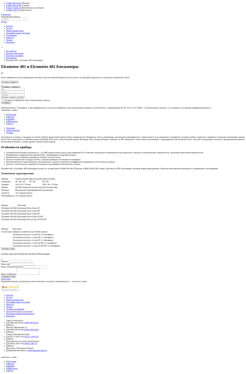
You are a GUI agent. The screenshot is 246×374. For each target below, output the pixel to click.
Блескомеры (11, 58)
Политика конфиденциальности (20, 314)
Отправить (6, 103)
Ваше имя (5, 264)
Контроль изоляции (14, 56)
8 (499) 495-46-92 (13, 3)
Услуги (9, 28)
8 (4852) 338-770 (13, 10)
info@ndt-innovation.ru (37, 350)
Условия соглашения (15, 309)
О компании (11, 35)
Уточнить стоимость (10, 82)
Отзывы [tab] (9, 133)
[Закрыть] (2, 85)
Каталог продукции (14, 53)
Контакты (10, 42)
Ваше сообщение (8, 274)
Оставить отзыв (8, 249)
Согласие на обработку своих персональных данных (27, 100)
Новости (10, 38)
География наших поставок (18, 33)
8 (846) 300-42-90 (13, 5)
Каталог (9, 26)
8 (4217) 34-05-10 (13, 8)
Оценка (4, 261)
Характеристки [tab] (12, 130)
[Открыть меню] (2, 47)
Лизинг (9, 40)
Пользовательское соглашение (19, 311)
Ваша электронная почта (12, 267)
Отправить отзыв (8, 277)
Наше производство (15, 31)
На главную (11, 51)
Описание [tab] (10, 128)
